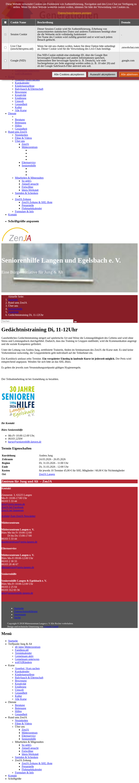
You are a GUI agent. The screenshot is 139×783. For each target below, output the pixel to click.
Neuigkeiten (21, 134)
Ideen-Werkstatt (30, 190)
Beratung (20, 119)
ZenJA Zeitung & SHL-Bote (37, 202)
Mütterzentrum (29, 147)
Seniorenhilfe (29, 165)
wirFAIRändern (23, 662)
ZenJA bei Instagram (12, 510)
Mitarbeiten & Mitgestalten (29, 177)
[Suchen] (75, 321)
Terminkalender (23, 653)
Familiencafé (22, 650)
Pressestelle (28, 205)
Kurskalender (22, 82)
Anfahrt (5, 516)
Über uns (20, 141)
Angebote (13, 311)
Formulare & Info (24, 211)
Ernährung (20, 98)
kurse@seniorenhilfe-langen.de (24, 441)
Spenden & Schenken (26, 193)
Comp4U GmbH (51, 626)
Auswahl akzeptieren (102, 74)
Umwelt (19, 101)
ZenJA (25, 144)
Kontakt (12, 214)
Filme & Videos (23, 137)
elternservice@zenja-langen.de (17, 567)
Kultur (18, 107)
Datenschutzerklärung (25, 611)
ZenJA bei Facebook (12, 507)
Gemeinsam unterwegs (27, 659)
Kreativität (20, 95)
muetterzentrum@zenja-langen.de (19, 541)
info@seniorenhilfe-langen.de (17, 593)
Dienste (12, 113)
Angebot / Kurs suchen (27, 668)
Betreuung (20, 122)
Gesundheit (21, 104)
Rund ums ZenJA (17, 131)
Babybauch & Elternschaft (29, 88)
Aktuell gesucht (30, 183)
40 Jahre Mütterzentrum (27, 646)
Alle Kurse (21, 110)
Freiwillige (27, 186)
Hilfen (18, 125)
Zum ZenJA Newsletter (22, 516)
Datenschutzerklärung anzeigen (74, 12)
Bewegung (21, 92)
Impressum (20, 614)
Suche (17, 617)
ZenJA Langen (47, 474)
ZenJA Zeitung (23, 199)
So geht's (26, 180)
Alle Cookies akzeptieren (69, 74)
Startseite (13, 299)
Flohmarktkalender (32, 208)
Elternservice (29, 162)
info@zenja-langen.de (13, 504)
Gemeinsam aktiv (24, 656)
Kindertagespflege (24, 85)
